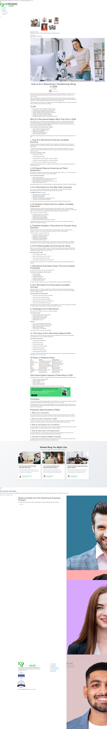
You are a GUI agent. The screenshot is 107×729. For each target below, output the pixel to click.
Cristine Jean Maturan (27, 476)
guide (68, 148)
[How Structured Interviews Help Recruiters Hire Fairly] (29, 458)
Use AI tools (35, 323)
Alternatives (53, 666)
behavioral (53, 181)
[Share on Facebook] (30, 37)
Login (4, 14)
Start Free (31, 0)
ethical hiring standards (47, 250)
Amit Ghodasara (55, 91)
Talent (61, 121)
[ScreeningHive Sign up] (50, 391)
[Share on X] (33, 37)
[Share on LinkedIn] (32, 37)
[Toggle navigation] (0, 16)
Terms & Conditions (55, 668)
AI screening (66, 172)
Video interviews (33, 189)
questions (43, 214)
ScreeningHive (32, 689)
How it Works (53, 663)
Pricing (3, 8)
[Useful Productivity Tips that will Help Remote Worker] (78, 458)
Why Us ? (4, 10)
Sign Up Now (32, 35)
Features (4, 7)
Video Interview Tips (55, 667)
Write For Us (53, 671)
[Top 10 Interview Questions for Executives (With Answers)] (53, 458)
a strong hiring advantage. (41, 354)
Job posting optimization (37, 277)
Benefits (32, 175)
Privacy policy (53, 670)
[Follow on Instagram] (34, 37)
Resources (4, 11)
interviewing (42, 192)
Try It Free (21, 504)
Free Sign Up (5, 13)
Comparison (53, 665)
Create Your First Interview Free (6, 495)
